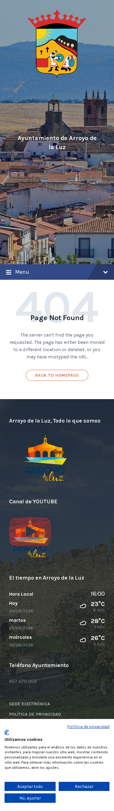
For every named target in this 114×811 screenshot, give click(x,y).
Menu (22, 272)
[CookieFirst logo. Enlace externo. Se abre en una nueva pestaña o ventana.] (7, 732)
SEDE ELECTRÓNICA (29, 704)
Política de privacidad (88, 726)
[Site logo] (57, 77)
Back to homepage (57, 375)
